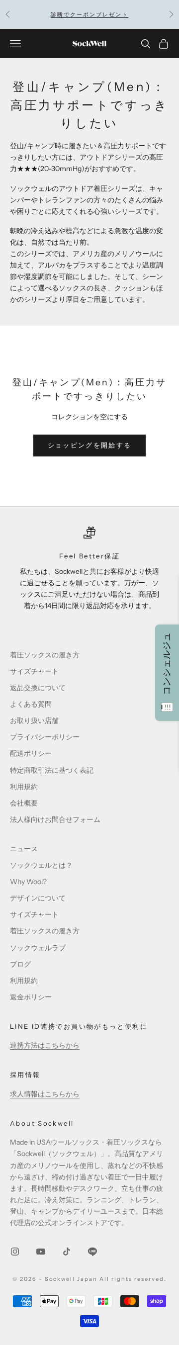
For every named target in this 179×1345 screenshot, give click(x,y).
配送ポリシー (31, 753)
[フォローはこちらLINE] (92, 1251)
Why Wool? (28, 881)
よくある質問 (31, 704)
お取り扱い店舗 (34, 720)
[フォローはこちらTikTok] (67, 1251)
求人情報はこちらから (45, 1093)
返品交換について (38, 687)
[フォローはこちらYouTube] (41, 1251)
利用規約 (24, 786)
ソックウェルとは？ (41, 865)
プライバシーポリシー (45, 736)
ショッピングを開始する (90, 445)
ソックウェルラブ (38, 947)
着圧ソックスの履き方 (45, 654)
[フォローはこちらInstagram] (15, 1251)
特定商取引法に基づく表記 (51, 770)
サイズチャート (34, 671)
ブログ (20, 964)
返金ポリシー (31, 996)
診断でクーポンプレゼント (89, 14)
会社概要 (24, 803)
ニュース (24, 848)
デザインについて (38, 898)
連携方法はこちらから (45, 1045)
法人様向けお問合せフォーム (55, 819)
